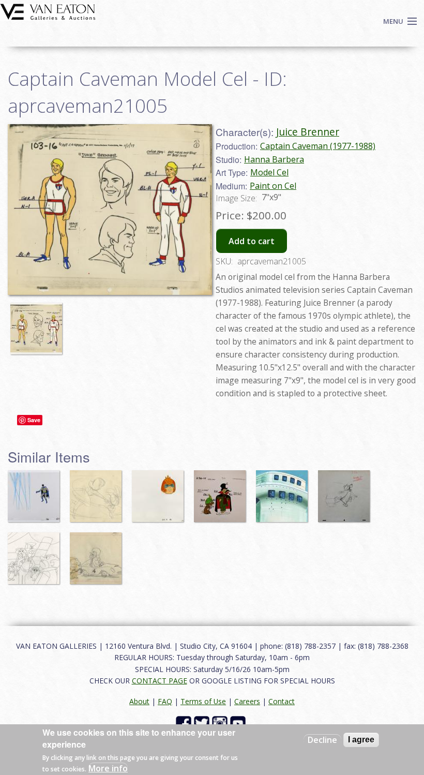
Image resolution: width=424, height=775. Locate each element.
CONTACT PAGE (159, 680)
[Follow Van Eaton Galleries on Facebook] (185, 723)
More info (108, 768)
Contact (281, 701)
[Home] (48, 11)
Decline (322, 740)
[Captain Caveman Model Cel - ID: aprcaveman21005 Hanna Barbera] (110, 208)
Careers (247, 701)
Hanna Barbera (274, 159)
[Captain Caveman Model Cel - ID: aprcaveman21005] (39, 323)
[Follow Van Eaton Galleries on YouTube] (239, 723)
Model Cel (269, 172)
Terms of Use (203, 701)
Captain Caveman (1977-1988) (317, 146)
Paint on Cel (273, 185)
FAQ (165, 701)
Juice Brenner (307, 132)
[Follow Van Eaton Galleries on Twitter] (203, 723)
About (139, 701)
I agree (361, 739)
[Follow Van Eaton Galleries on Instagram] (221, 723)
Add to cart (252, 241)
